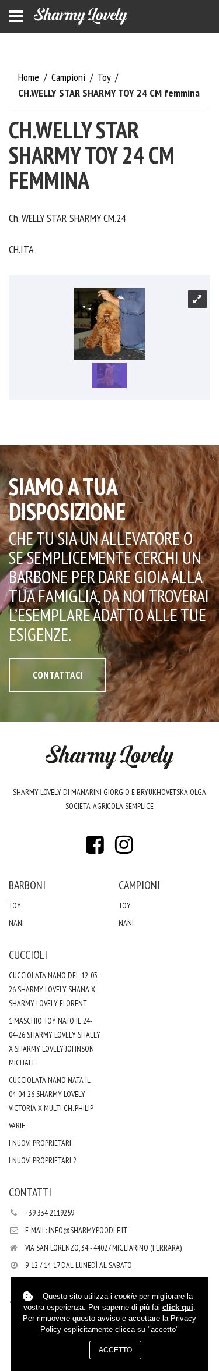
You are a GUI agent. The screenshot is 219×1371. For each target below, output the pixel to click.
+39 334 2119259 (49, 1212)
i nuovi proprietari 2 (43, 1160)
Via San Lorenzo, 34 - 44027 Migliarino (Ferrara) (103, 1247)
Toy (105, 77)
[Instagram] (124, 848)
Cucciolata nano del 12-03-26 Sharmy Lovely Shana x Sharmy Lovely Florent (54, 989)
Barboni (27, 885)
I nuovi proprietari (40, 1143)
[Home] (80, 16)
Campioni (69, 77)
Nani (16, 923)
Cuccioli (28, 954)
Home (29, 77)
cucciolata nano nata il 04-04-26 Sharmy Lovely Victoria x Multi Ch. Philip (51, 1094)
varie (17, 1125)
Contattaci (57, 675)
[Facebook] (94, 848)
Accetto (115, 1350)
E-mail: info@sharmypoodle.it (76, 1230)
